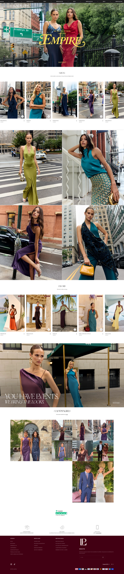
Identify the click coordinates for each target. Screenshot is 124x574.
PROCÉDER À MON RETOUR (39, 543)
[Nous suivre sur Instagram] (11, 564)
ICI (66, 289)
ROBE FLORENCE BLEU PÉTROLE (85, 333)
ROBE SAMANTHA (3, 120)
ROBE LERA (55, 333)
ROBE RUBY (28, 120)
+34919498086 (98, 533)
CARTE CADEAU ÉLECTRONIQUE (16, 554)
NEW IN (8, 1)
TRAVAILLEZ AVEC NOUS (15, 551)
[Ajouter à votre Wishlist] (24, 121)
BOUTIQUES (12, 543)
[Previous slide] (1, 100)
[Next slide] (23, 100)
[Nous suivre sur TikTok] (14, 564)
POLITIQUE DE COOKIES (60, 543)
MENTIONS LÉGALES (60, 541)
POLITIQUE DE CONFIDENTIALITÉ (62, 545)
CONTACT (36, 545)
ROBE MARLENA (56, 120)
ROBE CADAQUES (29, 333)
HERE (67, 414)
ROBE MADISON (82, 120)
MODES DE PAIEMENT (38, 547)
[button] (31, 440)
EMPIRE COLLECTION (23, 1)
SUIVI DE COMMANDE (38, 549)
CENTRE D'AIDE (37, 541)
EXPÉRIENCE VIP (13, 545)
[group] (62, 35)
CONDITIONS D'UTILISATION (61, 547)
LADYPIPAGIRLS (13, 547)
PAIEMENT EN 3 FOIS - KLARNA (61, 549)
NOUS (11, 541)
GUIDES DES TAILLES (14, 549)
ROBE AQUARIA (108, 333)
